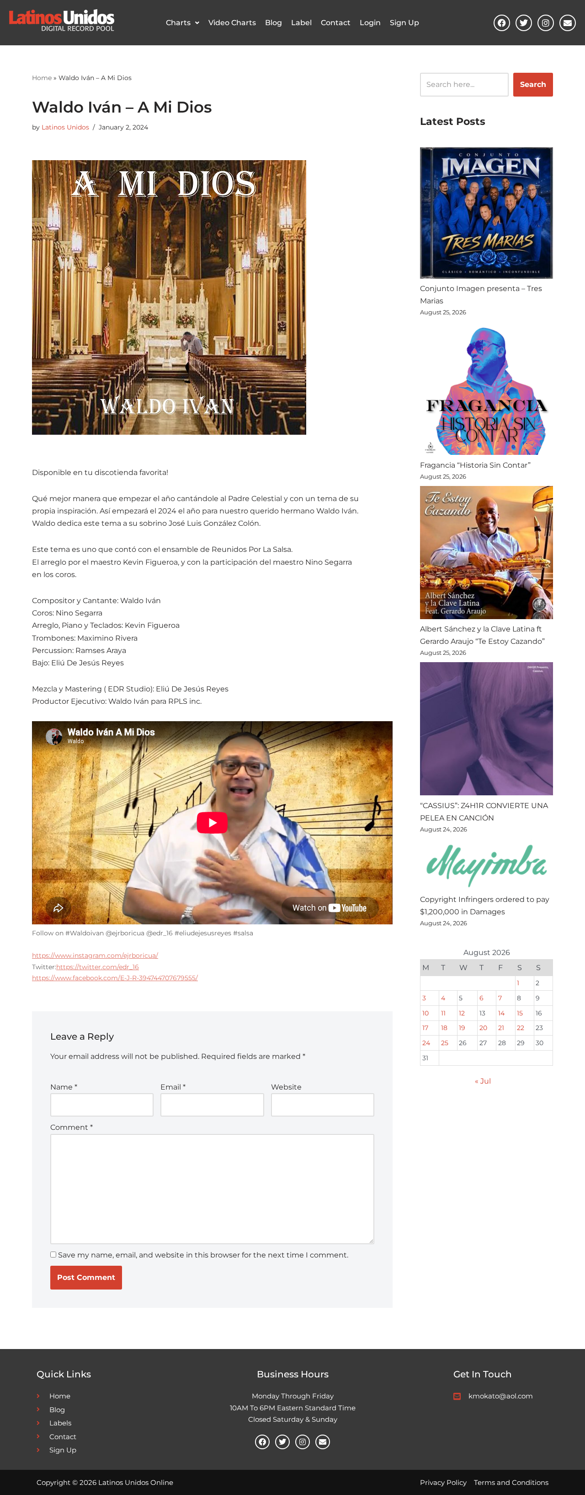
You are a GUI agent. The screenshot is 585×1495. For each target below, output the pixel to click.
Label (301, 22)
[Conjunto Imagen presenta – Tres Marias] (486, 214)
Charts (178, 22)
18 (444, 1028)
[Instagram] (545, 23)
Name (63, 1087)
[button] (182, 23)
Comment (71, 1127)
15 (520, 1013)
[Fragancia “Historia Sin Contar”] (486, 390)
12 (462, 1013)
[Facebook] (502, 23)
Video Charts (232, 22)
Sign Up (404, 22)
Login (370, 22)
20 (483, 1028)
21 (501, 1028)
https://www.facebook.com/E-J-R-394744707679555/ (115, 978)
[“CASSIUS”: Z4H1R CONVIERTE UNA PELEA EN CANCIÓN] (486, 730)
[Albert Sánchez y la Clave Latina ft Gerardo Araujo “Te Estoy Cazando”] (486, 554)
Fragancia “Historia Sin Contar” (475, 465)
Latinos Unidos (65, 127)
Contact (336, 22)
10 (425, 1013)
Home (42, 78)
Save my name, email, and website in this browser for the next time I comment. (203, 1255)
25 (444, 1043)
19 (462, 1028)
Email (173, 1087)
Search (533, 84)
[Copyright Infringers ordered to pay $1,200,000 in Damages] (486, 866)
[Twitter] (524, 23)
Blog (273, 22)
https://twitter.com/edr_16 (97, 967)
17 (425, 1028)
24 (426, 1043)
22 (520, 1028)
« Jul (483, 1081)
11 (443, 1013)
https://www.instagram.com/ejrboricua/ (95, 955)
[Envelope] (567, 23)
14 (501, 1013)
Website (286, 1087)
